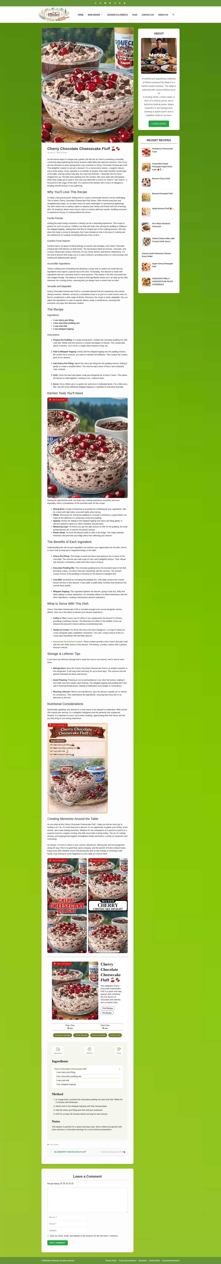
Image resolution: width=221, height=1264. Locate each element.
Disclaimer (143, 1260)
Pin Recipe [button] (107, 1013)
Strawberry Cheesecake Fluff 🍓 (113, 1152)
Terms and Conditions (127, 1260)
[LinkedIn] (120, 3)
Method (89, 1053)
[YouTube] (124, 3)
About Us (163, 15)
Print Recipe (107, 1008)
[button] (119, 1069)
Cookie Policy (154, 1260)
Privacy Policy (111, 1260)
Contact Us (148, 15)
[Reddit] (115, 3)
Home (80, 15)
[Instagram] (100, 3)
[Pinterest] (105, 3)
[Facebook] (95, 3)
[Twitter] (110, 3)
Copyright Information (171, 1260)
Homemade (54, 1144)
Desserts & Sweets (117, 15)
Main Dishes (94, 15)
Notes (119, 1053)
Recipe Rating (53, 1184)
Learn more (158, 124)
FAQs (134, 15)
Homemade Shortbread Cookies (67, 642)
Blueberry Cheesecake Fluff (70, 1152)
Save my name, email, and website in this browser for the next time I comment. (84, 1236)
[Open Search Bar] (173, 15)
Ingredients (58, 1053)
